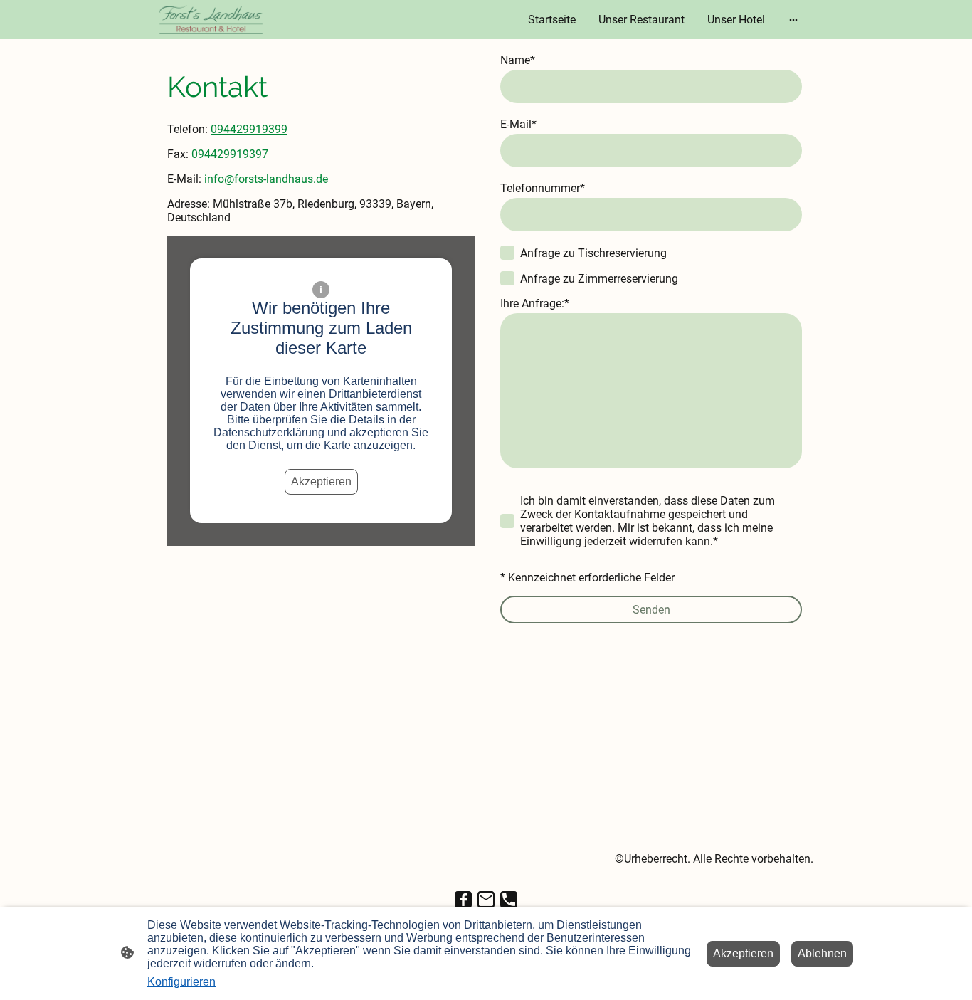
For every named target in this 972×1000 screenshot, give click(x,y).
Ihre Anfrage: (534, 303)
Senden (651, 609)
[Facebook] (463, 899)
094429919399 (249, 129)
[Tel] (508, 899)
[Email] (486, 899)
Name (517, 60)
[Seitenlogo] (211, 19)
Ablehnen (822, 953)
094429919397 (229, 154)
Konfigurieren (181, 982)
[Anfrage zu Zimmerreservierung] (507, 278)
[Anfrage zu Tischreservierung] (507, 253)
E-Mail (518, 124)
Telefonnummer (542, 188)
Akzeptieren (321, 481)
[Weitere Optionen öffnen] (793, 19)
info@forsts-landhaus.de (266, 179)
